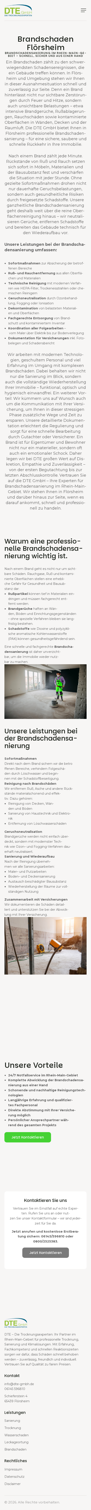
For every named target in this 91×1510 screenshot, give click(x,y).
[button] (83, 10)
